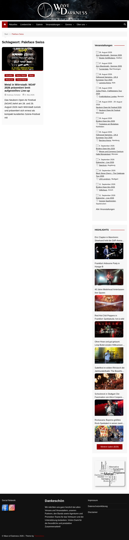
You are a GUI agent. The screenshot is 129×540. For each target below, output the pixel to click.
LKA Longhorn (104, 179)
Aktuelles (13, 24)
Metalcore (9, 80)
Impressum (93, 500)
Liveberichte (25, 24)
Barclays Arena (105, 140)
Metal (31, 75)
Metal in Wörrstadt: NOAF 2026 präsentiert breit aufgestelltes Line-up (20, 87)
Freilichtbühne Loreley (108, 96)
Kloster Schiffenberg (107, 58)
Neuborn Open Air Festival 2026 (109, 107)
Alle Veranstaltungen (105, 209)
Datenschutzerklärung (98, 506)
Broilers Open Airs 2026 (105, 121)
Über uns (81, 24)
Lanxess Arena (105, 83)
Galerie (39, 24)
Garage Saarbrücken (107, 201)
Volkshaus (103, 190)
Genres (68, 24)
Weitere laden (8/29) (110, 447)
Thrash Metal (21, 80)
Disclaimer (93, 512)
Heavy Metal (21, 75)
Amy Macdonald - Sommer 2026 (109, 55)
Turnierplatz (103, 69)
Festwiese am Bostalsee (108, 124)
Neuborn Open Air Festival (109, 110)
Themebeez (39, 536)
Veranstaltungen (53, 24)
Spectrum (103, 165)
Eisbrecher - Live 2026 (105, 162)
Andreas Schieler (14, 95)
